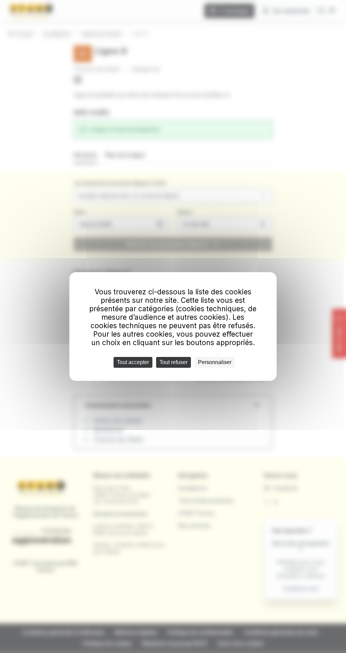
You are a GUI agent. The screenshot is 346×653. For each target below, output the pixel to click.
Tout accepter (133, 362)
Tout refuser (173, 362)
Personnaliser (214, 362)
